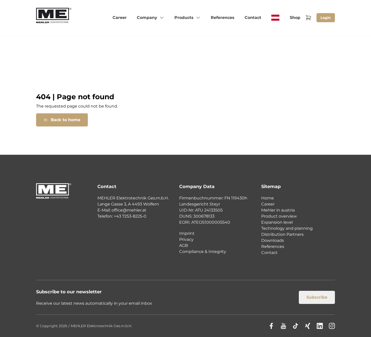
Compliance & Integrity (202, 251)
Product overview (279, 216)
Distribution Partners (282, 234)
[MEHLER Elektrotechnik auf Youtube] (283, 326)
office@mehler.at (129, 210)
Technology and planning (287, 228)
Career (268, 204)
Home (267, 198)
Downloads (272, 240)
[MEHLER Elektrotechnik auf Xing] (308, 326)
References (272, 246)
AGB (183, 245)
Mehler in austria (278, 210)
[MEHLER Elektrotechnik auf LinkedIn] (320, 326)
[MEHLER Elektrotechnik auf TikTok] (296, 326)
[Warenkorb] (308, 18)
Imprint (187, 233)
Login (326, 17)
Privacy (186, 239)
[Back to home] (54, 17)
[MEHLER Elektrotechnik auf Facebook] (271, 326)
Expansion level (277, 222)
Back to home (65, 119)
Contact (269, 252)
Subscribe (316, 297)
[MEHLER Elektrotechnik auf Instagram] (332, 326)
